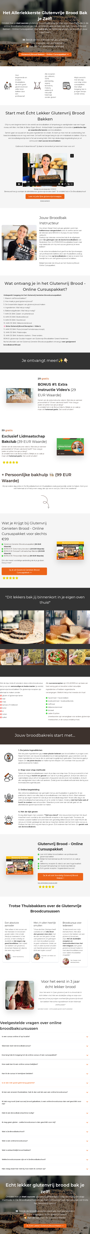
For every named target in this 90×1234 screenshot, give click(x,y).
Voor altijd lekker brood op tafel (47, 883)
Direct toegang (45, 201)
